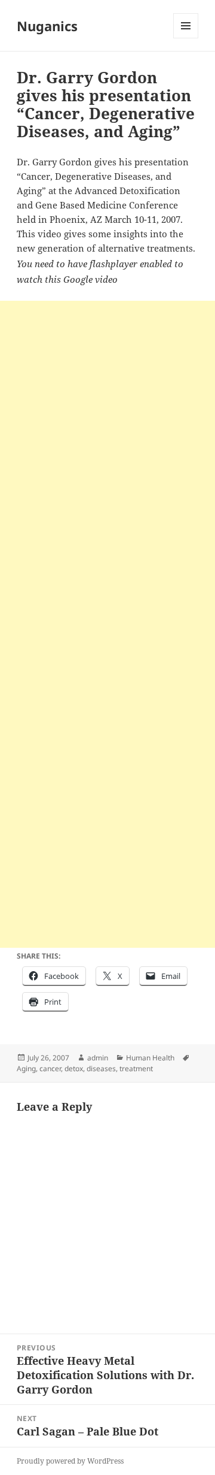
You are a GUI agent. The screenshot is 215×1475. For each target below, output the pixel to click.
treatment (136, 1068)
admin (97, 1058)
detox (73, 1068)
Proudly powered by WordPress (70, 1461)
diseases (101, 1068)
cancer (50, 1068)
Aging (26, 1068)
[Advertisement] (107, 408)
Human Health (150, 1058)
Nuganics (47, 26)
